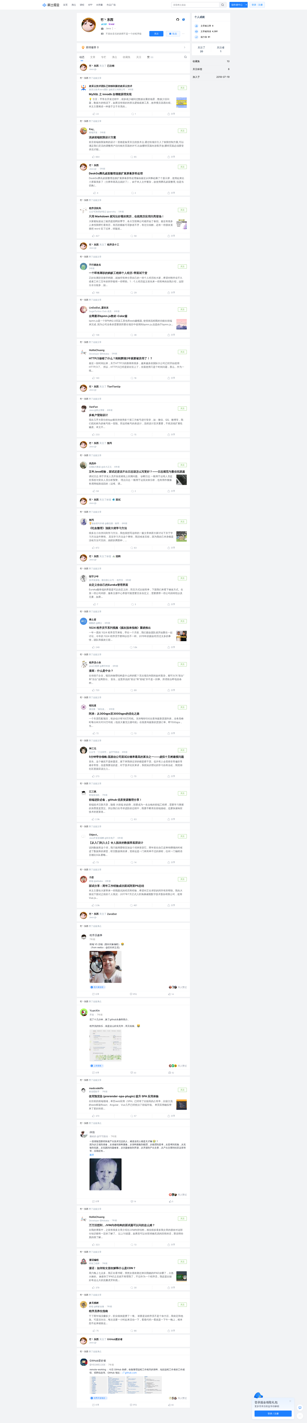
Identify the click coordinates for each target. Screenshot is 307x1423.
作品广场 (111, 4)
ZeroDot (112, 914)
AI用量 (99, 4)
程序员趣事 (96, 935)
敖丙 (109, 443)
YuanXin (95, 1010)
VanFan (93, 406)
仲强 (92, 1132)
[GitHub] (177, 20)
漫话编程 (94, 1259)
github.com (131, 1372)
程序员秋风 (95, 208)
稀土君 (92, 619)
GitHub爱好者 (114, 1339)
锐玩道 (92, 705)
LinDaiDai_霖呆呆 (99, 307)
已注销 (110, 65)
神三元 (92, 748)
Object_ (93, 834)
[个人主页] (183, 20)
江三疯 (92, 791)
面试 (118, 499)
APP (90, 4)
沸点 (73, 4)
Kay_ (91, 129)
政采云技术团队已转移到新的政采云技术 (110, 86)
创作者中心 (237, 4)
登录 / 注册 (273, 1413)
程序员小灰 (95, 662)
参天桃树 (94, 1302)
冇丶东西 (94, 65)
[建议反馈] (300, 1407)
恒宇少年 (94, 576)
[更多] (300, 1416)
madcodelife (96, 1088)
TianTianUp (113, 386)
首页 (65, 4)
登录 (257, 4)
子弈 (91, 877)
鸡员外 (92, 463)
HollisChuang (96, 350)
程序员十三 (113, 244)
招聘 (118, 556)
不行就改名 (95, 264)
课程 (82, 4)
